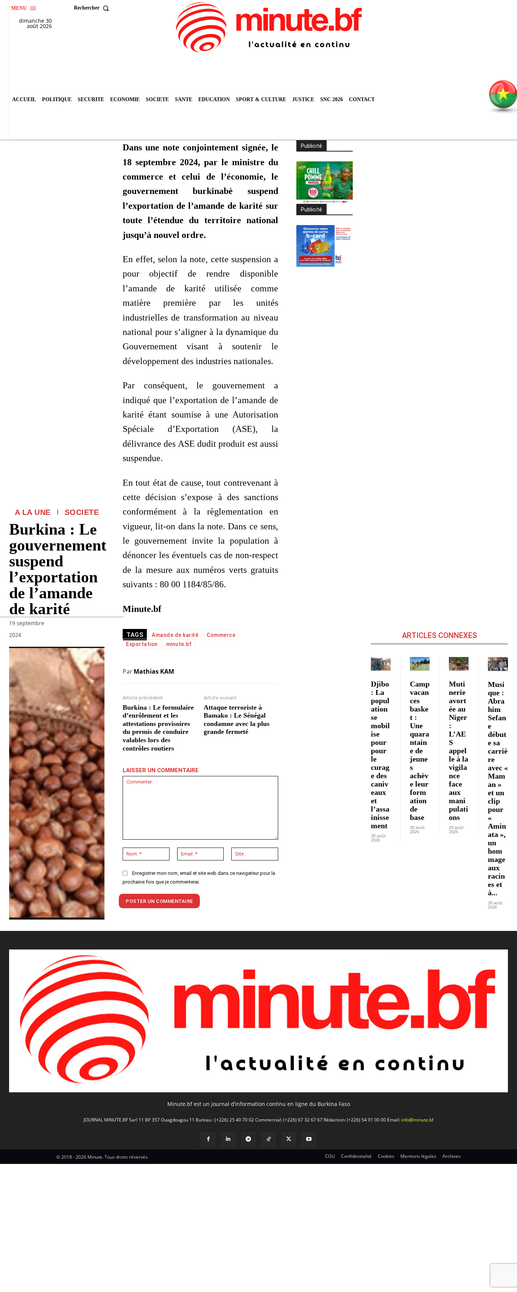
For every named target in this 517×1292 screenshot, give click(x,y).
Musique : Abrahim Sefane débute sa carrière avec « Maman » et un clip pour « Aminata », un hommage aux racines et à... (498, 788)
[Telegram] (248, 1139)
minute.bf (179, 644)
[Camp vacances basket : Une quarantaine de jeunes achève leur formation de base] (420, 664)
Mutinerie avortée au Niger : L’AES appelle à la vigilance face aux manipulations (458, 750)
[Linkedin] (228, 1139)
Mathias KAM (154, 671)
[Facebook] (208, 1139)
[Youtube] (308, 1139)
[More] (96, 636)
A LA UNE (33, 512)
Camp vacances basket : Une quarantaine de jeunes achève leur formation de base (420, 750)
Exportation (142, 644)
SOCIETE (82, 512)
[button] (93, 8)
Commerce (221, 635)
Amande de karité (175, 635)
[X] (288, 1139)
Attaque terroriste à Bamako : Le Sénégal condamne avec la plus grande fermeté (236, 720)
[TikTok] (268, 1139)
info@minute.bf (417, 1120)
